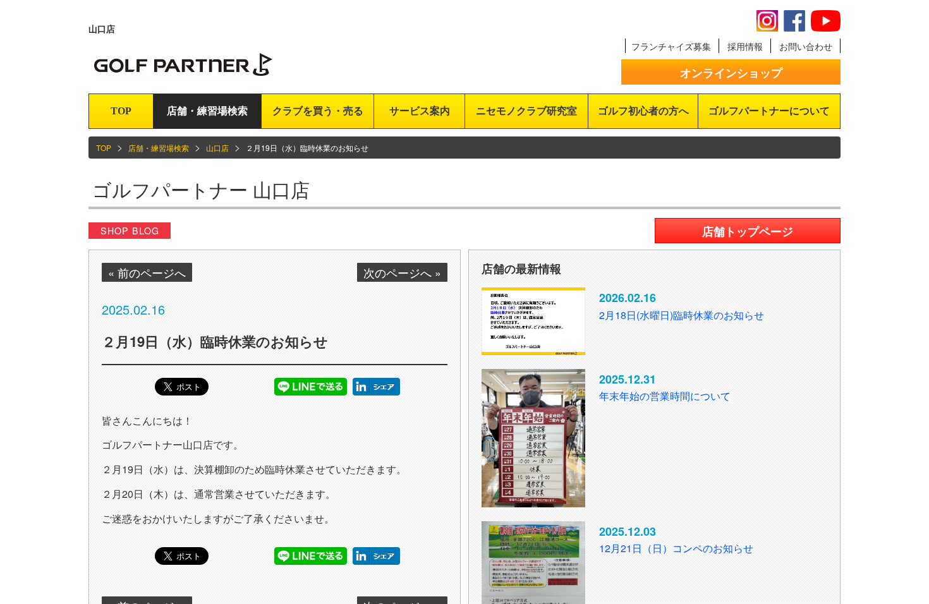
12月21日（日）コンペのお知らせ (676, 548)
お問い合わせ (805, 46)
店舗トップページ (747, 231)
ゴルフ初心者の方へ (643, 111)
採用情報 (745, 46)
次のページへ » (402, 272)
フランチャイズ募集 (671, 46)
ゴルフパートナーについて (769, 111)
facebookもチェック (794, 21)
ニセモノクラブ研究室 (526, 111)
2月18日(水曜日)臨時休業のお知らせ (681, 315)
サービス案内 (419, 111)
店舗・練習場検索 (207, 111)
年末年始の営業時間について (665, 396)
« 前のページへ (147, 272)
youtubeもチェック (826, 21)
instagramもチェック (767, 21)
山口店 (217, 147)
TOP (121, 111)
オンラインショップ (731, 72)
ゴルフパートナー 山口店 (201, 189)
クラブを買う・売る (317, 111)
